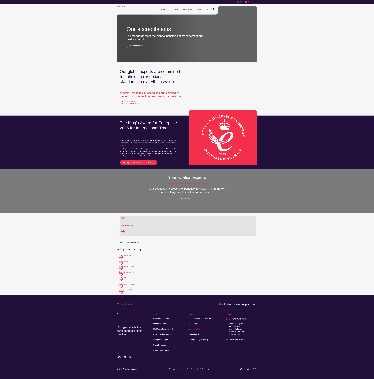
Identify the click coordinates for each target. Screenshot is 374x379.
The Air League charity (198, 340)
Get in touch (124, 304)
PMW (255, 369)
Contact (229, 314)
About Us (193, 314)
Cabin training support (162, 334)
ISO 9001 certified (130, 101)
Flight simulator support (163, 329)
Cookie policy (204, 369)
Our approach (195, 324)
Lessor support (159, 324)
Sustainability (195, 334)
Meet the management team (201, 318)
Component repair (160, 340)
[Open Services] (159, 9)
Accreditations (195, 329)
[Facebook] (119, 357)
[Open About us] (171, 9)
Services (157, 314)
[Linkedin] (124, 357)
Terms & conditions (188, 369)
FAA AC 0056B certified (132, 103)
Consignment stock (161, 350)
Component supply (161, 318)
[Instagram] (130, 357)
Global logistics (159, 345)
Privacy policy (173, 369)
